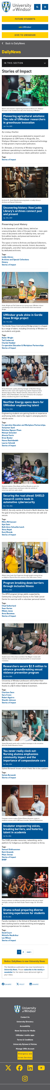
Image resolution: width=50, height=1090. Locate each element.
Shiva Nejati (7, 529)
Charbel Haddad (8, 343)
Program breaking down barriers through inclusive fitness (23, 584)
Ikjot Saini (6, 524)
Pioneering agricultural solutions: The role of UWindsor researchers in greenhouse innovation (24, 119)
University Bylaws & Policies (25, 1044)
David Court (7, 932)
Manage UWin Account (25, 1048)
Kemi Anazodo (7, 852)
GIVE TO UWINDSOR (25, 35)
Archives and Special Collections (15, 259)
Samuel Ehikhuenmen (11, 849)
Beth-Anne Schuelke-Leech (13, 527)
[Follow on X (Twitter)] (8, 1069)
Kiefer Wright (7, 337)
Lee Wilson (6, 938)
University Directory (25, 1021)
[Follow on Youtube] (41, 1069)
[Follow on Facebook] (19, 1069)
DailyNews (19, 43)
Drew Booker (7, 438)
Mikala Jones (7, 611)
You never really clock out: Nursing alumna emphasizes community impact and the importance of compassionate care (24, 755)
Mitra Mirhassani (9, 522)
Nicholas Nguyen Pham (11, 430)
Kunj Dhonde (7, 532)
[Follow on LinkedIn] (30, 1069)
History (5, 262)
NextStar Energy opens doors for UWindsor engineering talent (23, 403)
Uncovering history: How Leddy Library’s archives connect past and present (22, 211)
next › (29, 952)
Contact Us (25, 1017)
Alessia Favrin (8, 435)
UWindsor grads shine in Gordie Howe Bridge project (22, 316)
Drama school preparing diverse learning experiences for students (24, 911)
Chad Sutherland (9, 606)
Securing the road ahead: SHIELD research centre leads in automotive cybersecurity (23, 499)
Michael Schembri (9, 432)
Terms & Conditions (25, 1039)
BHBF (4, 859)
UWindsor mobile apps (25, 1035)
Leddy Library (7, 257)
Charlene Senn (8, 692)
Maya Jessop (7, 854)
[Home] (16, 6)
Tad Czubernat (8, 340)
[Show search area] (37, 7)
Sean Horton (7, 608)
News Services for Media (25, 1030)
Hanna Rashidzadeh (10, 440)
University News (10, 969)
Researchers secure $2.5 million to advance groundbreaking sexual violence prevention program (25, 669)
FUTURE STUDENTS (25, 19)
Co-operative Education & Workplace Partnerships (23, 345)
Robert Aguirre (8, 697)
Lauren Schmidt (8, 443)
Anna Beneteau (8, 613)
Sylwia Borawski (9, 775)
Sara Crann (6, 695)
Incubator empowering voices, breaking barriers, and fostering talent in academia (23, 829)
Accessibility (25, 1026)
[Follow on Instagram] (25, 1080)
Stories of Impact (9, 159)
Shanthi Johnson (9, 700)
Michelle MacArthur (10, 935)
